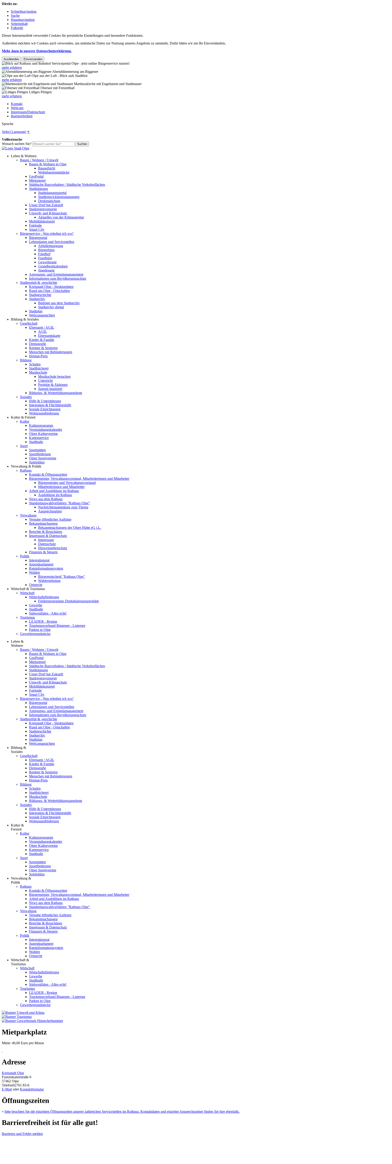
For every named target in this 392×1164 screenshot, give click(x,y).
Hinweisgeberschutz (52, 548)
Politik (24, 556)
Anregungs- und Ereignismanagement (56, 274)
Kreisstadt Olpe (13, 1073)
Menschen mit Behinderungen (50, 352)
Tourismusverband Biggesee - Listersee (57, 625)
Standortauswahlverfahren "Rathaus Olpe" (59, 503)
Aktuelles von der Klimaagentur (61, 217)
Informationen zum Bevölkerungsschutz (57, 278)
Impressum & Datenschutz (48, 536)
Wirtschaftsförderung (44, 597)
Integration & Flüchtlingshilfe (50, 405)
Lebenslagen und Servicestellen (51, 242)
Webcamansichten (42, 315)
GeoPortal (36, 176)
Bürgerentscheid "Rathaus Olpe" (61, 576)
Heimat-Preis (38, 356)
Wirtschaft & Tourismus (28, 589)
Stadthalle (36, 442)
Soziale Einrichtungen (45, 409)
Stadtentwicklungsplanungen (58, 197)
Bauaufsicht (46, 168)
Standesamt (46, 270)
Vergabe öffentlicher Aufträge (50, 519)
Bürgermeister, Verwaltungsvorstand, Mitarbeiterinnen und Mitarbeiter (79, 478)
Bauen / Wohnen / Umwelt (39, 160)
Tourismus (27, 617)
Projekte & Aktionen (53, 385)
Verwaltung (28, 515)
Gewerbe (35, 605)
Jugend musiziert (50, 389)
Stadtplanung (38, 189)
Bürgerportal (38, 238)
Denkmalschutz (49, 201)
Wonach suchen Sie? (17, 144)
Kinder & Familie (41, 340)
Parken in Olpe (40, 630)
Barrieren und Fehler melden (22, 1134)
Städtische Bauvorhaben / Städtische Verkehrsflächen (67, 184)
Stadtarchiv (37, 299)
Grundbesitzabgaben (53, 266)
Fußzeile (17, 28)
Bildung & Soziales (25, 319)
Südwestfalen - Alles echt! (47, 613)
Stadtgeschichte (40, 295)
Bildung (26, 360)
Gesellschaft (28, 323)
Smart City (36, 229)
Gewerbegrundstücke (35, 634)
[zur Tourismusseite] (17, 1017)
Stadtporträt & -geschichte (38, 282)
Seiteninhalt (19, 24)
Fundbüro (45, 258)
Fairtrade (35, 225)
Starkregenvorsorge (43, 209)
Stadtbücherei (39, 368)
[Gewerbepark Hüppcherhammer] (32, 1021)
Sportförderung (40, 454)
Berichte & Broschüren (45, 532)
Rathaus (26, 470)
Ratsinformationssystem (46, 568)
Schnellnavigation (24, 11)
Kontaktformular (32, 1089)
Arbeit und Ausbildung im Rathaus (54, 491)
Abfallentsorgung (50, 246)
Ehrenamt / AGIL (41, 327)
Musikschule (38, 372)
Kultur (24, 421)
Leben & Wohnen (24, 156)
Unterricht (45, 380)
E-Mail (7, 1089)
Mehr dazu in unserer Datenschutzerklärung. (37, 51)
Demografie (37, 344)
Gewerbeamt (47, 262)
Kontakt (16, 104)
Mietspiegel (37, 180)
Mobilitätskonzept (42, 221)
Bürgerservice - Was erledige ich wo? (47, 233)
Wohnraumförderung (44, 413)
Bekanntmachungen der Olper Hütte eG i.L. (69, 527)
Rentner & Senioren (43, 348)
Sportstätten (37, 450)
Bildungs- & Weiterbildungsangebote (55, 393)
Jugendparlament (41, 564)
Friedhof (44, 254)
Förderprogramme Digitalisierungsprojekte (68, 601)
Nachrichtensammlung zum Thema (63, 507)
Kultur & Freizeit (23, 417)
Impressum (46, 540)
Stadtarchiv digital (51, 307)
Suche (15, 15)
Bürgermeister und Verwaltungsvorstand (67, 483)
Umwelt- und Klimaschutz (48, 213)
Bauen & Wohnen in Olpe (47, 164)
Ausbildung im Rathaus (55, 495)
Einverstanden (33, 59)
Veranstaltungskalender (45, 429)
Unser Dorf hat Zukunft (46, 205)
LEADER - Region (43, 621)
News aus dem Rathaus (46, 499)
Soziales (26, 397)
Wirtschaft (27, 593)
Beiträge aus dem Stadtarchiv (59, 303)
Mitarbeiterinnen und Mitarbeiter (61, 487)
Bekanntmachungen (43, 523)
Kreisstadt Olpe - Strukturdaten (51, 287)
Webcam (17, 108)
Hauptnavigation (23, 20)
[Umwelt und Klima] (23, 1013)
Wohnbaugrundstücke (53, 172)
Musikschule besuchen (54, 376)
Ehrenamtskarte (49, 336)
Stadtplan (35, 311)
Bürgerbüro (46, 250)
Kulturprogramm (41, 425)
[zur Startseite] (15, 148)
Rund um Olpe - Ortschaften (49, 291)
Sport (24, 446)
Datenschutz (47, 544)
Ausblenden (11, 59)
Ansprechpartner (50, 511)
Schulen (35, 364)
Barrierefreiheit (21, 116)
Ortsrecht (35, 585)
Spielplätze (37, 462)
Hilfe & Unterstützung (45, 401)
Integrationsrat (39, 560)
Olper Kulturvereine (43, 434)
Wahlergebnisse (49, 581)
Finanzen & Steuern (43, 552)
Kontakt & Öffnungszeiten (48, 474)
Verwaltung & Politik (26, 466)
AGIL (42, 331)
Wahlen (34, 572)
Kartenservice (39, 438)
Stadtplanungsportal (52, 193)
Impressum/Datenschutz (28, 112)
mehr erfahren (12, 67)
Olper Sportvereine (42, 458)
